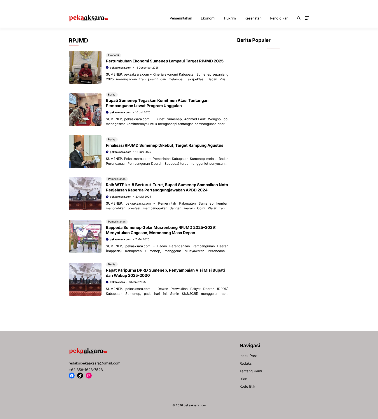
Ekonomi (150, 4)
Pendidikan (276, 4)
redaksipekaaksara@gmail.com (94, 363)
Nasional (211, 4)
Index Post (248, 356)
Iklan (243, 379)
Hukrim (169, 4)
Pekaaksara (117, 282)
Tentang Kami (251, 371)
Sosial (297, 4)
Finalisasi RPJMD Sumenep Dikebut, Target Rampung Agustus (164, 145)
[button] (299, 18)
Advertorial (92, 4)
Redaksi (246, 363)
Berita (112, 94)
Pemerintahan (251, 4)
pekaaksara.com (120, 67)
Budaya (130, 4)
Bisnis (112, 4)
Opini (229, 4)
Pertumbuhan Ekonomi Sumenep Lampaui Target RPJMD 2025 (165, 61)
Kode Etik (247, 386)
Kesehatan (190, 4)
